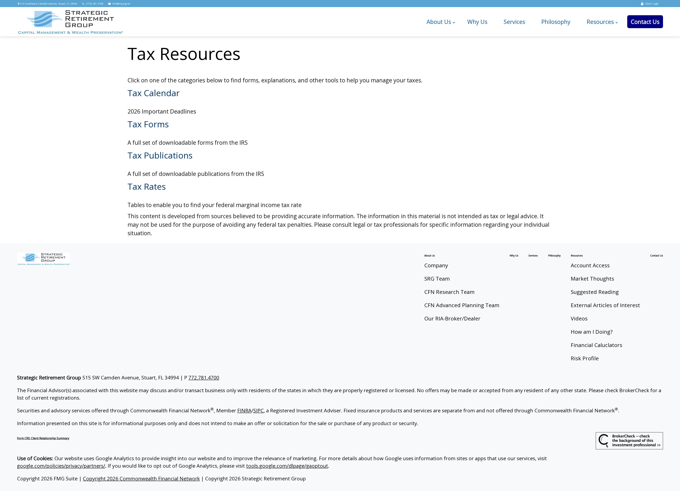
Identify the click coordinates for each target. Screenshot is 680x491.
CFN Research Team (449, 291)
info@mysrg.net (121, 3)
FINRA (244, 410)
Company (436, 265)
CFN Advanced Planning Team (461, 305)
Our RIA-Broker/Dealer (452, 318)
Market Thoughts (592, 278)
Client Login (652, 3)
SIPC (258, 410)
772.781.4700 (203, 377)
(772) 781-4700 (94, 3)
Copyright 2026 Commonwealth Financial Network (141, 478)
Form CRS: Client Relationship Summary (43, 438)
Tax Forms (148, 124)
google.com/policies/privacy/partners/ (61, 465)
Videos (579, 318)
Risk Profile (585, 358)
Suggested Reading (595, 291)
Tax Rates (147, 186)
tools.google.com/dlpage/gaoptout (287, 465)
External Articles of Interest (605, 305)
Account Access (590, 265)
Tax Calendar (154, 93)
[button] (439, 21)
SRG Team (437, 278)
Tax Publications (160, 155)
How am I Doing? (592, 331)
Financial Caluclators (596, 345)
